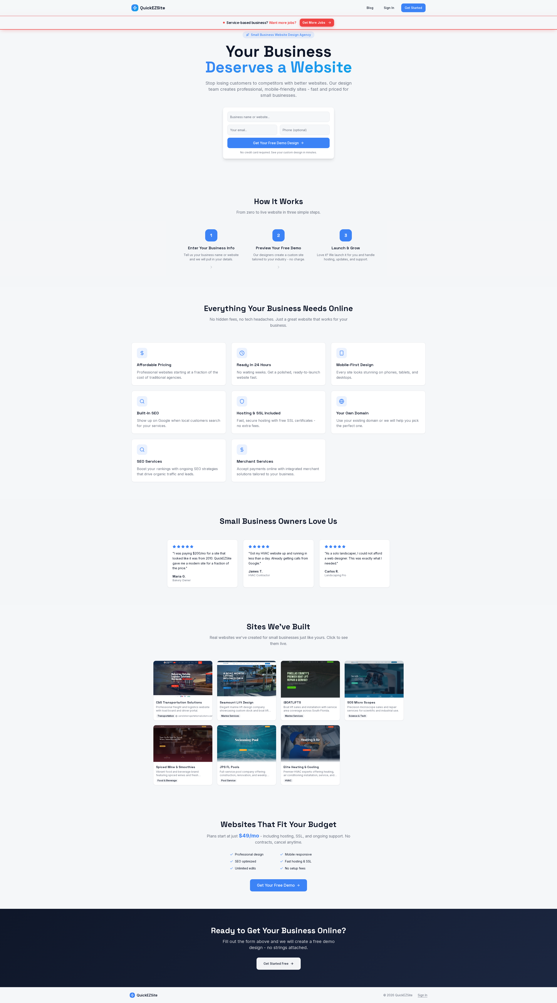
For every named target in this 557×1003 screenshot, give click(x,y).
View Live (185, 679)
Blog (370, 8)
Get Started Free (276, 963)
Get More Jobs (313, 22)
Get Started (413, 8)
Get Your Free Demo (276, 885)
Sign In (389, 8)
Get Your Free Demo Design (276, 143)
